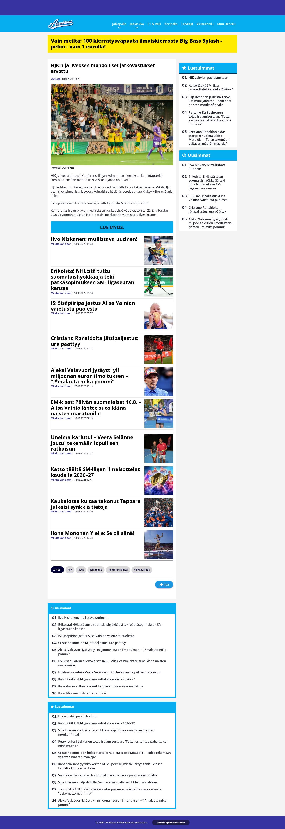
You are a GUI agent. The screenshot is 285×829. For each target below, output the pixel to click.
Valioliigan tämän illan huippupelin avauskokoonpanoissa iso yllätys (107, 775)
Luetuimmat (64, 707)
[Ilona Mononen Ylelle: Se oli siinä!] (158, 544)
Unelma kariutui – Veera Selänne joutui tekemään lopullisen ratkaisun (92, 443)
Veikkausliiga (142, 569)
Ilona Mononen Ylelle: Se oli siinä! (92, 532)
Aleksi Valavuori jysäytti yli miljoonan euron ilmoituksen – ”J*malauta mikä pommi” (89, 375)
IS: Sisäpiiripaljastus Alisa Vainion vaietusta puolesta (93, 305)
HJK (70, 569)
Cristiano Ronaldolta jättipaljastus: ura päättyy (94, 341)
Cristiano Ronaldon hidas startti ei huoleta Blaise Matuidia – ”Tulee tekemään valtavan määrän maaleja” (114, 755)
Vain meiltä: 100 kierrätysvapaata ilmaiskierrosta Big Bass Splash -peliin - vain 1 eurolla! (136, 43)
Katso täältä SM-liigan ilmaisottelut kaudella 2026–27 (95, 472)
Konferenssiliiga (118, 569)
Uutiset (55, 79)
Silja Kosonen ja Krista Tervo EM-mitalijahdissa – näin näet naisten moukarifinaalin (106, 732)
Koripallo (171, 24)
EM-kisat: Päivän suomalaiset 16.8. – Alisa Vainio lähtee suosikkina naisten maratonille (96, 407)
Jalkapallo (119, 24)
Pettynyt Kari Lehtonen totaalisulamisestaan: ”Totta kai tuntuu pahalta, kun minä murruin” (113, 743)
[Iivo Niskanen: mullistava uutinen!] (158, 250)
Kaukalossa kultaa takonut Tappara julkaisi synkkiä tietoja (96, 504)
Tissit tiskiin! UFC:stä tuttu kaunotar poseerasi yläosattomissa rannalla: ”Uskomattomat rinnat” (110, 791)
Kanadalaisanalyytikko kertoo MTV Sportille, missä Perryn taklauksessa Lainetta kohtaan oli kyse (110, 766)
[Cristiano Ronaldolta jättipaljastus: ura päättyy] (158, 349)
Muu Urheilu (226, 24)
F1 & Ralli (154, 24)
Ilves (81, 569)
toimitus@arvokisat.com (171, 822)
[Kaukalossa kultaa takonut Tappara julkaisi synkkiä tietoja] (158, 512)
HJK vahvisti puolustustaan (77, 716)
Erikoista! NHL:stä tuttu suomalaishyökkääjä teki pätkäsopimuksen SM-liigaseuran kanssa (92, 279)
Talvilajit (187, 24)
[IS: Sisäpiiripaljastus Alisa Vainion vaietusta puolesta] (158, 314)
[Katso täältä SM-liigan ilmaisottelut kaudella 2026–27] (158, 480)
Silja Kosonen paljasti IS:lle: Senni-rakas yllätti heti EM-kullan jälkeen (107, 782)
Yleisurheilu (205, 24)
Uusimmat (63, 608)
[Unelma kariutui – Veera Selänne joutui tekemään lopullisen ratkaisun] (158, 448)
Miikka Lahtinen (61, 243)
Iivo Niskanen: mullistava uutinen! (94, 238)
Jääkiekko (137, 24)
